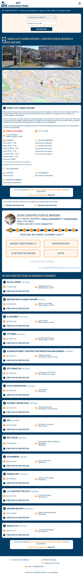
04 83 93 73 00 (11, 461)
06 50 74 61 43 (11, 321)
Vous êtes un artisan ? (74, 267)
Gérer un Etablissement (36, 566)
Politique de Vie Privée (51, 563)
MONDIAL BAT (13, 474)
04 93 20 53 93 (11, 304)
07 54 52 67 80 (11, 287)
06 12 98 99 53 (11, 373)
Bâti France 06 (14, 368)
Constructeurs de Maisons (28, 10)
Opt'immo (11, 334)
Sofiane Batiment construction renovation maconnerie (35, 351)
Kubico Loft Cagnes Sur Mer (61, 10)
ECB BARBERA (13, 457)
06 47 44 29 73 (11, 356)
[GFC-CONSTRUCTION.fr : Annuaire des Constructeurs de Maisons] (14, 6)
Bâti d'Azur (12, 438)
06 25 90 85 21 (11, 479)
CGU (40, 267)
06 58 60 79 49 (11, 443)
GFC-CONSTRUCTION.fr (10, 10)
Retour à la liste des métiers (43, 261)
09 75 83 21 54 (11, 339)
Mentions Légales (50, 560)
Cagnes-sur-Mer (44, 10)
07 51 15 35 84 (43, 131)
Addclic (55, 572)
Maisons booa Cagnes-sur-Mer (22, 299)
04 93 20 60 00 (11, 425)
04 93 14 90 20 (11, 513)
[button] (41, 84)
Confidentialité (45, 267)
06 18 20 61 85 (11, 390)
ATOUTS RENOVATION (16, 386)
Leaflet (73, 101)
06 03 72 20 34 (11, 496)
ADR (8, 420)
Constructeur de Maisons (43, 143)
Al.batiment (13, 317)
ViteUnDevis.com (64, 267)
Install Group (14, 282)
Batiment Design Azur (18, 403)
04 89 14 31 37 (11, 530)
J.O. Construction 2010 (18, 491)
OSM (78, 101)
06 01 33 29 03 (11, 408)
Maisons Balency (15, 508)
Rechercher (41, 29)
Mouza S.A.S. (13, 526)
